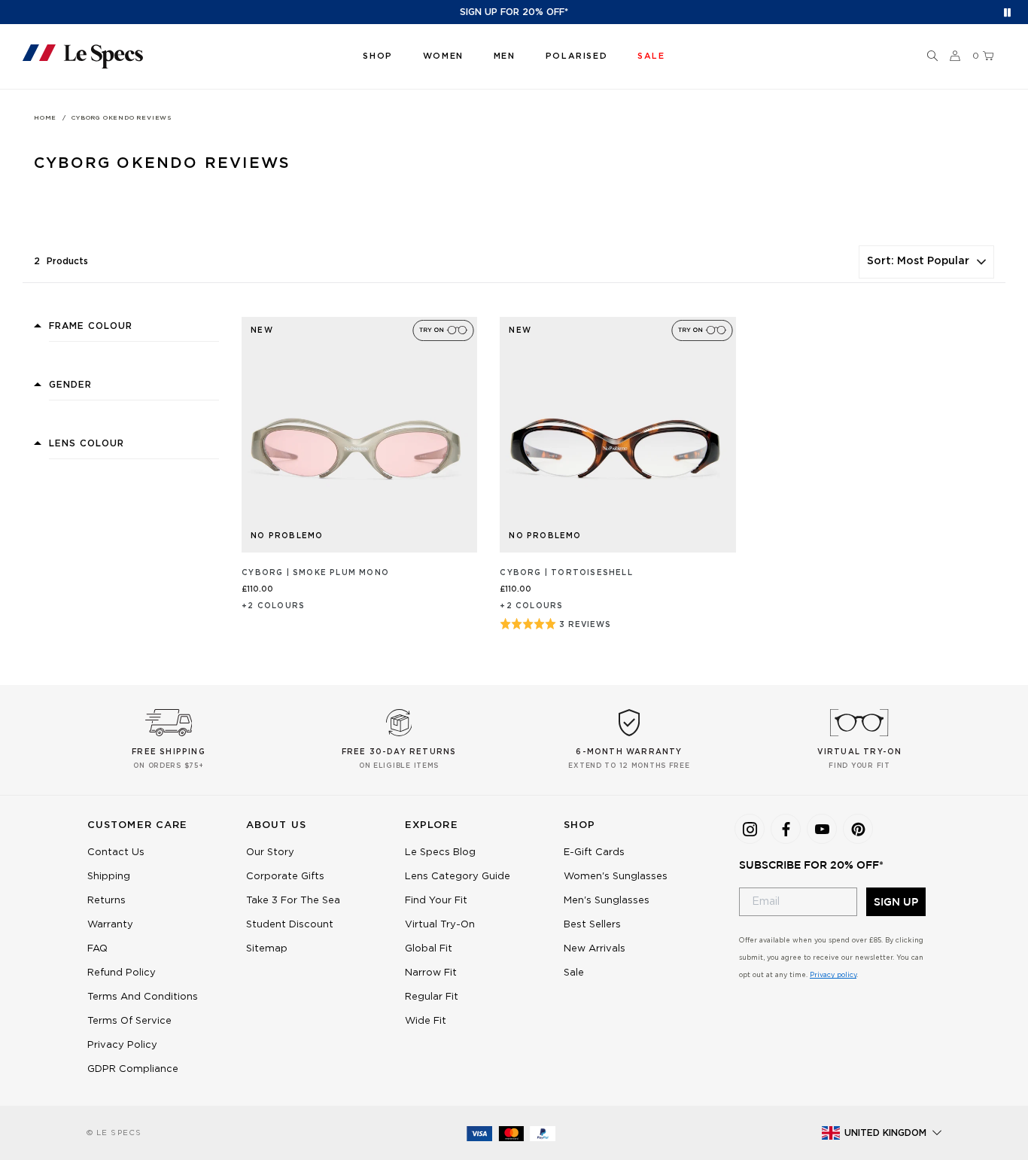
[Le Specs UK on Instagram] (750, 829)
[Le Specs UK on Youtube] (822, 829)
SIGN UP (896, 902)
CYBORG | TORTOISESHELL (566, 573)
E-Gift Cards (594, 852)
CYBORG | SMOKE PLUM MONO (315, 573)
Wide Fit (425, 1021)
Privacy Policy (122, 1045)
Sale (574, 973)
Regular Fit (431, 997)
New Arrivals (594, 949)
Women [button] (443, 56)
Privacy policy (833, 975)
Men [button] (505, 56)
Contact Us (115, 852)
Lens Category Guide (457, 876)
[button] (932, 56)
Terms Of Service (129, 1021)
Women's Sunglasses (616, 876)
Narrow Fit (431, 973)
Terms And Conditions (142, 997)
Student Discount (289, 925)
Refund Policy (121, 973)
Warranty (110, 925)
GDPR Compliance (132, 1069)
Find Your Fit (436, 901)
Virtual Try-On (440, 925)
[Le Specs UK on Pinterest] (858, 829)
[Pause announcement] (1007, 12)
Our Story (270, 852)
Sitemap (266, 949)
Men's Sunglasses (606, 901)
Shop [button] (377, 56)
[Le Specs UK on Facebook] (786, 829)
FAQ (97, 949)
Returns (106, 901)
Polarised (576, 56)
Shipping (108, 876)
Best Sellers (592, 925)
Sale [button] (651, 56)
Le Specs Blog (440, 852)
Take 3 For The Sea (293, 901)
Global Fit (428, 949)
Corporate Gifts (285, 876)
